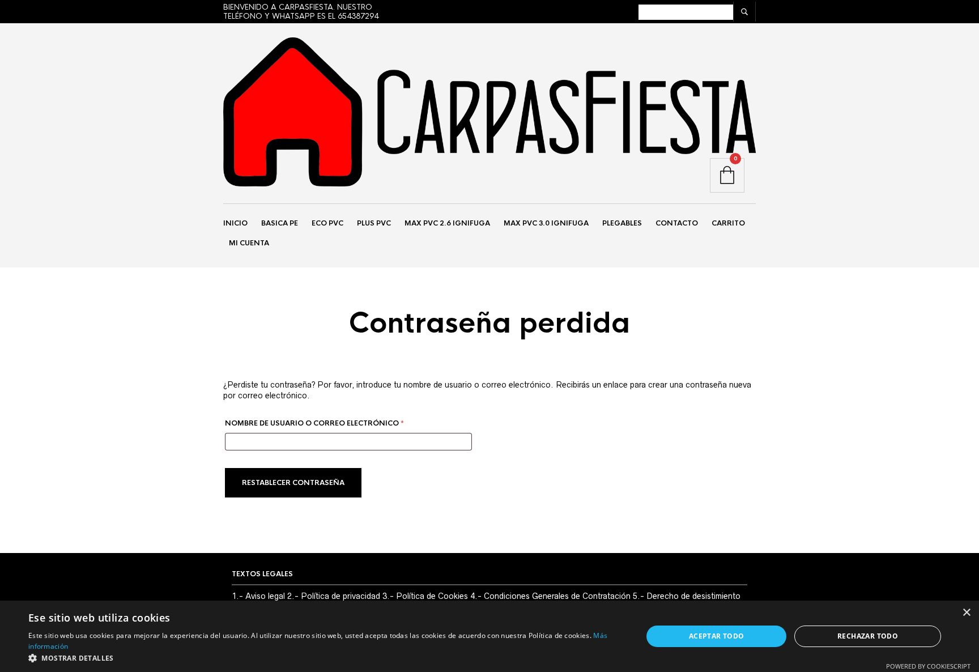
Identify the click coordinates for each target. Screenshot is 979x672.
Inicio (235, 223)
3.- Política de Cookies (425, 596)
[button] (326, 658)
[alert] (489, 636)
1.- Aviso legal (258, 596)
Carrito (728, 223)
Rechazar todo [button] (867, 636)
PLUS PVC (374, 223)
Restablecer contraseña (293, 482)
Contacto (676, 223)
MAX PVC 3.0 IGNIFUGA (546, 223)
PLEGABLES (622, 223)
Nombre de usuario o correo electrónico (340, 423)
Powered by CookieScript (928, 666)
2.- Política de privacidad (333, 596)
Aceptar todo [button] (716, 636)
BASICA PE (279, 223)
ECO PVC (327, 223)
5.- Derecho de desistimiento (686, 596)
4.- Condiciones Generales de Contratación (550, 596)
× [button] (966, 613)
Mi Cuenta (249, 243)
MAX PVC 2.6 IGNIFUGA (447, 223)
